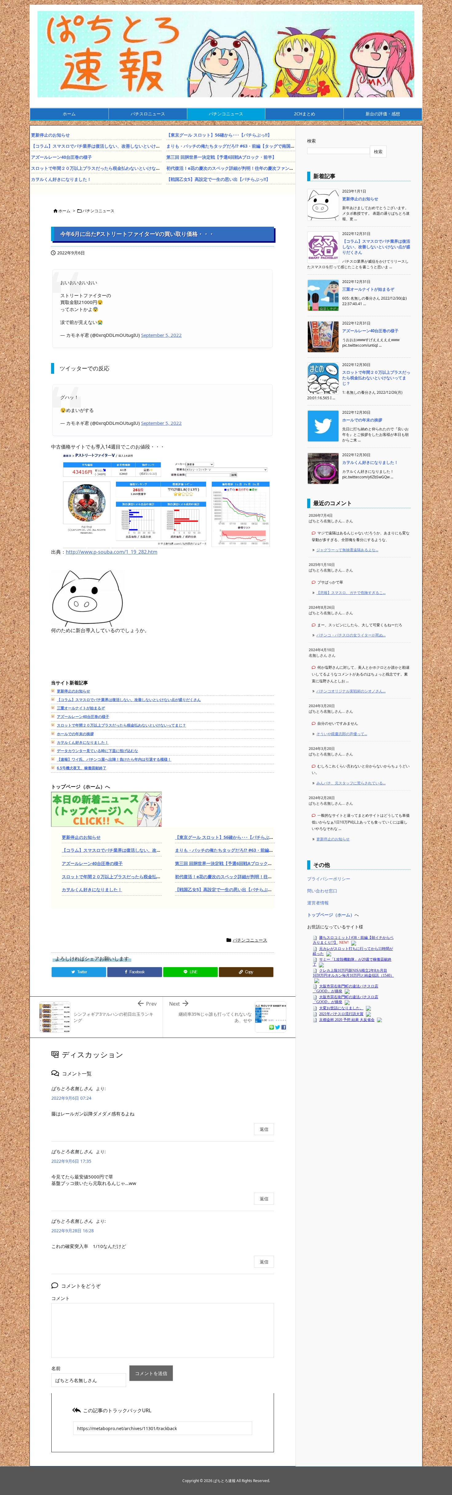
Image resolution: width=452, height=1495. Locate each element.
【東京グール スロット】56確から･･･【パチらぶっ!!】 (219, 135)
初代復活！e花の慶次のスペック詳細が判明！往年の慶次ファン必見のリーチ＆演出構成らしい (258, 168)
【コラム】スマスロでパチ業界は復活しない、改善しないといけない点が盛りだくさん (115, 146)
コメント (60, 1298)
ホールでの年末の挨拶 (75, 733)
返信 (264, 1129)
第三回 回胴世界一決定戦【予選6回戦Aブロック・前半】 (221, 157)
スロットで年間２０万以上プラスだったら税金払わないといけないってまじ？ (106, 168)
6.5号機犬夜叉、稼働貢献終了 (81, 768)
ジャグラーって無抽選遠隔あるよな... (347, 549)
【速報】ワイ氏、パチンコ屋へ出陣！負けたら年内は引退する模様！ (114, 759)
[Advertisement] (163, 663)
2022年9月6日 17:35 (71, 1161)
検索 (311, 141)
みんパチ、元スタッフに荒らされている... (351, 783)
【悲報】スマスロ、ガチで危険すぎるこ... (351, 592)
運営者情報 (318, 903)
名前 (56, 1368)
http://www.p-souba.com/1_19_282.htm (111, 551)
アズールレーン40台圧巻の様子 (61, 157)
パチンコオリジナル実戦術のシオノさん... (351, 691)
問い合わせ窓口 (322, 891)
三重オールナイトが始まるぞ (81, 708)
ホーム (64, 210)
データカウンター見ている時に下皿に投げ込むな (97, 750)
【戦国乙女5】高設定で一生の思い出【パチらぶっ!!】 (218, 179)
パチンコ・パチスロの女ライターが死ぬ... (351, 635)
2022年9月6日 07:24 (71, 1098)
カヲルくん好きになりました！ (61, 179)
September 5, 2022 (161, 335)
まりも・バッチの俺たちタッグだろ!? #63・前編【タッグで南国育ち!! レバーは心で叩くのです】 (260, 146)
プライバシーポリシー (328, 879)
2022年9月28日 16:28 (72, 1231)
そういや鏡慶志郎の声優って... (341, 733)
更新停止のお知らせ (50, 135)
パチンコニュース (98, 210)
